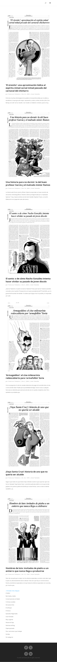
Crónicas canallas (10, 602)
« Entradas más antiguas (12, 591)
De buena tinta (10, 605)
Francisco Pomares (14, 94)
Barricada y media (11, 596)
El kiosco (8, 611)
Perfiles (8, 634)
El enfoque (9, 608)
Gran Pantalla (35, 94)
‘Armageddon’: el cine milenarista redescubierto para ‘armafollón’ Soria (25, 376)
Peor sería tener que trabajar (14, 631)
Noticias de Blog (10, 625)
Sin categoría (9, 637)
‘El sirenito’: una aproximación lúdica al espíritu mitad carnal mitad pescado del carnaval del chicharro (26, 88)
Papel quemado (10, 628)
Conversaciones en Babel (13, 599)
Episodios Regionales (12, 613)
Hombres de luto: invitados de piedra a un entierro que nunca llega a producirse (27, 569)
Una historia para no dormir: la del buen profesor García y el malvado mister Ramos (28, 183)
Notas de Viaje (10, 622)
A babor (8, 593)
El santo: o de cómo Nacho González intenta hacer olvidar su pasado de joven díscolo (28, 280)
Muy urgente (9, 619)
